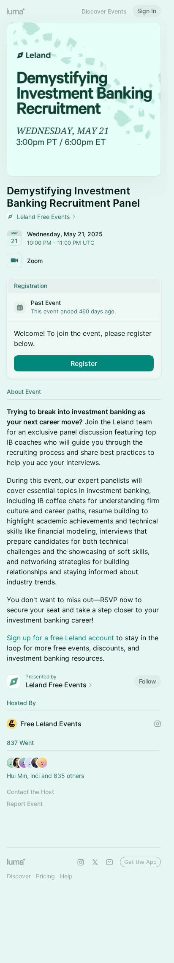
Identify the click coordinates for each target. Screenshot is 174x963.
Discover (19, 876)
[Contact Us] (109, 862)
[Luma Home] (16, 11)
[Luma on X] (95, 862)
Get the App (140, 861)
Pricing (45, 876)
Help (66, 876)
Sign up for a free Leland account (60, 638)
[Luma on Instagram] (80, 862)
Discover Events (104, 11)
